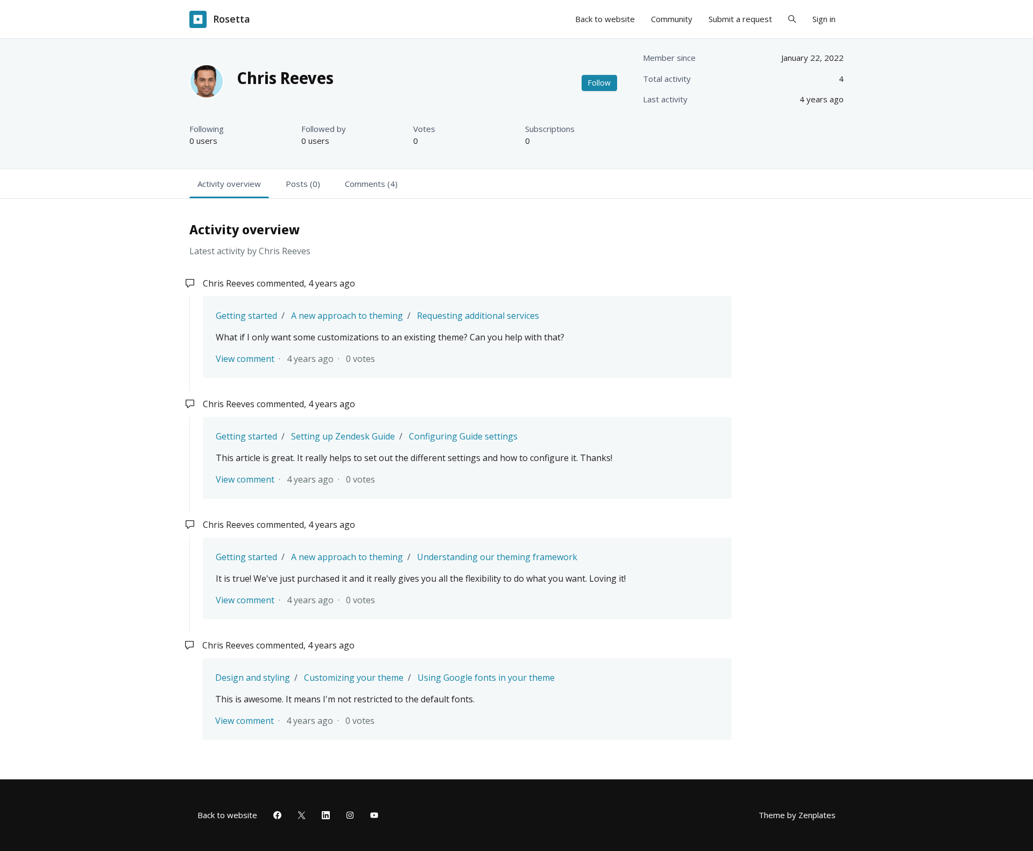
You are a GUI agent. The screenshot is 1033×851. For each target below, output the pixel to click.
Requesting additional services (478, 316)
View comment (245, 359)
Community (671, 18)
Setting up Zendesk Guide (343, 436)
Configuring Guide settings (463, 436)
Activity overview (229, 183)
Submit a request (740, 18)
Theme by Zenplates (797, 814)
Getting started (246, 316)
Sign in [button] (824, 18)
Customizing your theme (354, 677)
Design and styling (252, 677)
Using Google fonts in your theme (486, 677)
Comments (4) (371, 183)
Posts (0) (303, 183)
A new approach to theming (347, 316)
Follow (599, 83)
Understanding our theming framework (497, 557)
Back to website (605, 18)
